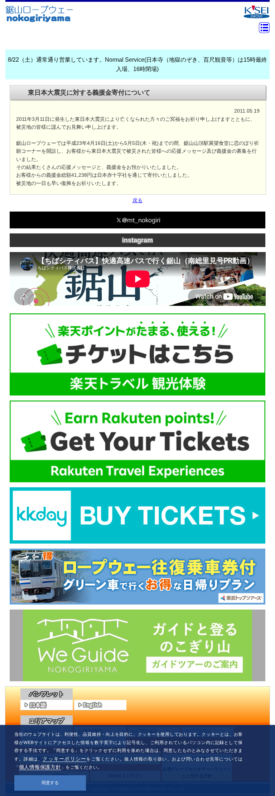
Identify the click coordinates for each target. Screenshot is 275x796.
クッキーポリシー (64, 759)
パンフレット (46, 694)
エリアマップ (46, 721)
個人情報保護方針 (40, 767)
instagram (137, 240)
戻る (137, 200)
